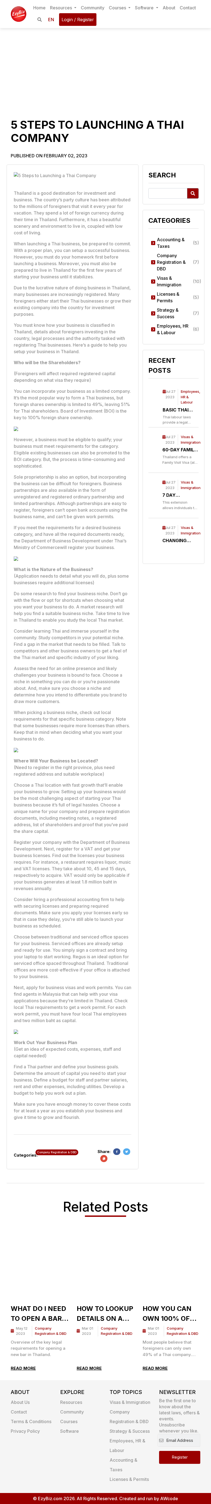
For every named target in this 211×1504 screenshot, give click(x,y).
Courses (118, 7)
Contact (188, 7)
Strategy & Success (130, 1431)
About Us (20, 1402)
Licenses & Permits (129, 1479)
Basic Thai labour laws (179, 410)
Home (39, 7)
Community (92, 7)
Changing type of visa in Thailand (177, 541)
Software (145, 7)
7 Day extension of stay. (179, 495)
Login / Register (78, 19)
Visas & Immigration (130, 1402)
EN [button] (51, 19)
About (169, 7)
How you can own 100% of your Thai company (167, 1314)
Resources (61, 7)
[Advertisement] (105, 69)
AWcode (169, 1498)
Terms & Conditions (31, 1421)
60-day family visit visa (179, 450)
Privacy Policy (25, 1431)
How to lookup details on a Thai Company (105, 1314)
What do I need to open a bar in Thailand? (38, 1314)
